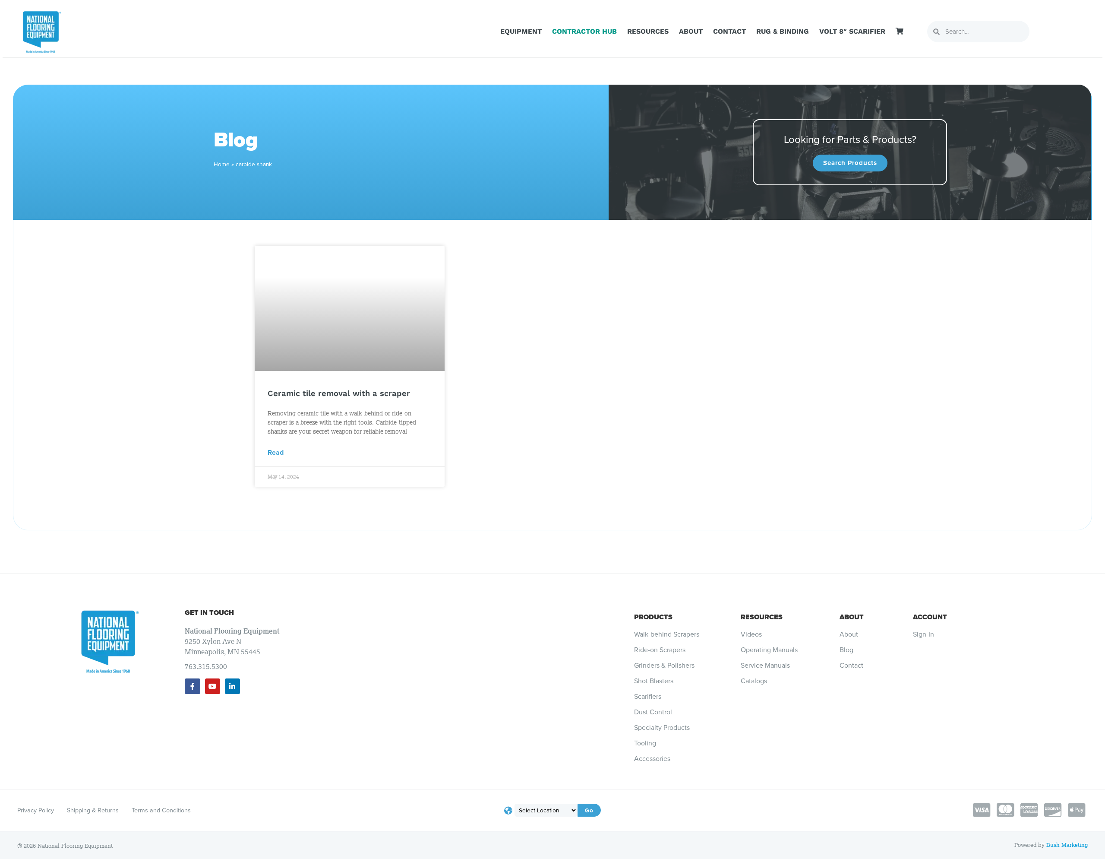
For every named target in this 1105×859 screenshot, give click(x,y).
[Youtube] (212, 686)
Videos (751, 634)
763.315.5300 (206, 666)
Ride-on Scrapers (659, 650)
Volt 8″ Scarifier (852, 31)
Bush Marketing (1067, 845)
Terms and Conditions (161, 810)
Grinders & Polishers (664, 665)
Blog (846, 650)
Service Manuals (765, 665)
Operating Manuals (769, 650)
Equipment (521, 31)
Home (222, 164)
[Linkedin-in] (232, 686)
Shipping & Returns (93, 810)
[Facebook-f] (192, 686)
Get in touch (209, 613)
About (691, 31)
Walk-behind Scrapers (666, 634)
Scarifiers (647, 696)
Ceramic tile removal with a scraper (339, 393)
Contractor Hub (584, 31)
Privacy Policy (35, 810)
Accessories (652, 758)
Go (589, 810)
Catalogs (754, 681)
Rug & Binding (782, 31)
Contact (729, 31)
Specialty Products (662, 727)
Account (930, 617)
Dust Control (653, 712)
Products (653, 617)
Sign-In (923, 634)
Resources (648, 31)
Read (276, 452)
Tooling (645, 743)
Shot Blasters (653, 681)
